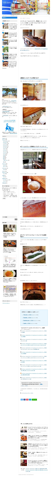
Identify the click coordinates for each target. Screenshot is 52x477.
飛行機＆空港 (15, 196)
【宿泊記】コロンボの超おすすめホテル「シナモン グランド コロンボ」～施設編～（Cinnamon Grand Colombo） (13, 56)
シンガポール (5, 143)
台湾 (3, 157)
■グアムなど (4, 168)
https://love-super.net (13, 133)
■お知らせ (4, 138)
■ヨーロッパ (4, 172)
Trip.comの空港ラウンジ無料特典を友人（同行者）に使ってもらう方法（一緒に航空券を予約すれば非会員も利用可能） (9, 265)
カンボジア (5, 142)
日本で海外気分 (6, 195)
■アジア (4, 139)
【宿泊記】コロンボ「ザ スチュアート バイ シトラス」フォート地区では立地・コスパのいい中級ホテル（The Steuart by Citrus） (38, 445)
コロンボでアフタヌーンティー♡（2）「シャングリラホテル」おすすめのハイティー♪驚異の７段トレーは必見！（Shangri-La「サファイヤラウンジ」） (10, 27)
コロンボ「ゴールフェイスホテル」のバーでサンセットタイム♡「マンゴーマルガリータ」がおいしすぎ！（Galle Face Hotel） (38, 428)
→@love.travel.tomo (5, 111)
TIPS (4, 191)
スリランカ (5, 144)
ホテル (5, 194)
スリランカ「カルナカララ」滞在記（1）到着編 (13, 48)
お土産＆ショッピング (10, 191)
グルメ (8, 192)
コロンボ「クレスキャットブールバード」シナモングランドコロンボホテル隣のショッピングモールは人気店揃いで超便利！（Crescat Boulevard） (10, 65)
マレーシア (5, 151)
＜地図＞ (41, 384)
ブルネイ (4, 148)
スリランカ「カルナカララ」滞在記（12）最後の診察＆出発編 (36, 468)
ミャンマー (5, 152)
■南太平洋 (4, 178)
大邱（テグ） (6, 160)
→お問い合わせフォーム (6, 106)
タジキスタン (5, 146)
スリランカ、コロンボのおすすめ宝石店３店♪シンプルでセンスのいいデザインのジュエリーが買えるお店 (13, 35)
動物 (12, 194)
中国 (3, 156)
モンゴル (4, 153)
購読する (4, 17)
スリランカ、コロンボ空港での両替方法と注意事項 (13, 41)
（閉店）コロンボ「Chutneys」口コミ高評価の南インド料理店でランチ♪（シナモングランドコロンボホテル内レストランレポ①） (37, 436)
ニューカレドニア (6, 179)
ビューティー (13, 192)
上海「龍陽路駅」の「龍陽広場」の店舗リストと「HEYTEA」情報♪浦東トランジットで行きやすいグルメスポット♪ (9, 295)
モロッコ (4, 166)
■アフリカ (4, 163)
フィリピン (5, 147)
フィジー (4, 181)
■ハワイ (4, 171)
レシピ (8, 194)
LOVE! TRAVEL (7, 2)
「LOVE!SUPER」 (13, 100)
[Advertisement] (34, 65)
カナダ (4, 176)
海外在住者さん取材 (13, 195)
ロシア (4, 173)
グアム (4, 169)
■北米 (3, 175)
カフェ (5, 192)
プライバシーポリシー (6, 303)
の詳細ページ (28, 314)
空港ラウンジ (6, 196)
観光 (10, 196)
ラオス (4, 155)
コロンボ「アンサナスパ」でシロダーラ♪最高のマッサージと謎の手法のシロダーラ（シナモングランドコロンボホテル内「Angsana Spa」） (38, 461)
